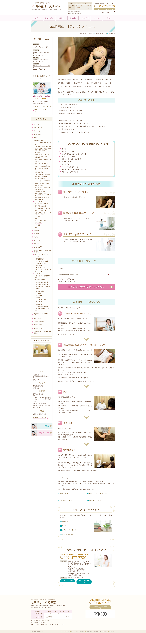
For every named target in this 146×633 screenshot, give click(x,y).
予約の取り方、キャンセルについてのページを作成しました (42, 46)
